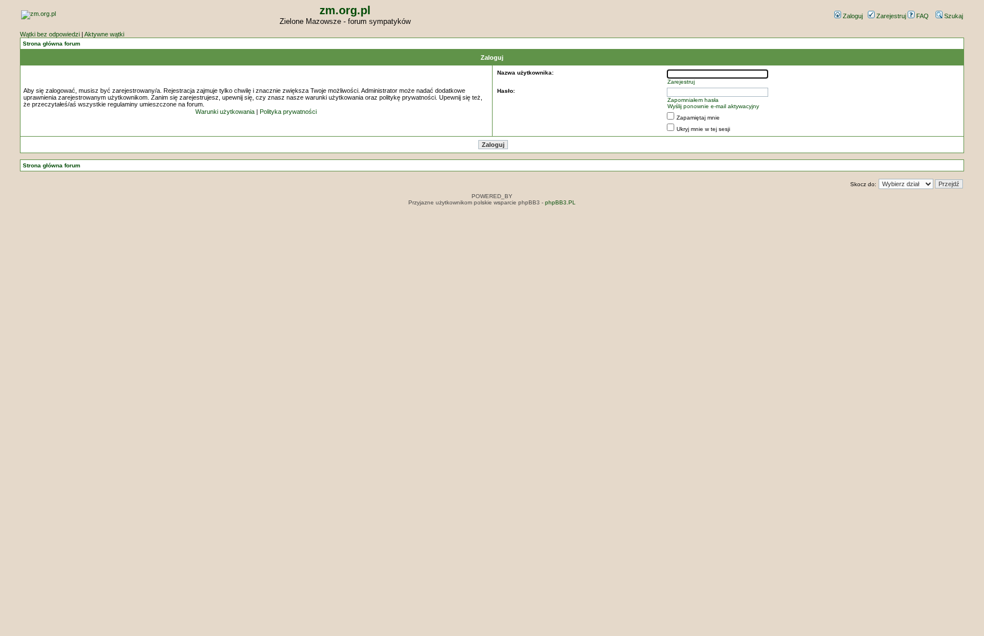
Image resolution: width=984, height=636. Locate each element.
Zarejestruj (890, 16)
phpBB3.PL (560, 202)
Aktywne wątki (104, 34)
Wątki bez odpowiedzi (50, 34)
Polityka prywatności (288, 111)
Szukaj (952, 16)
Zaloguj (852, 16)
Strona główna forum (51, 43)
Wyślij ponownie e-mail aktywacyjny (713, 106)
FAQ (922, 16)
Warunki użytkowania (225, 111)
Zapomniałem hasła (693, 100)
